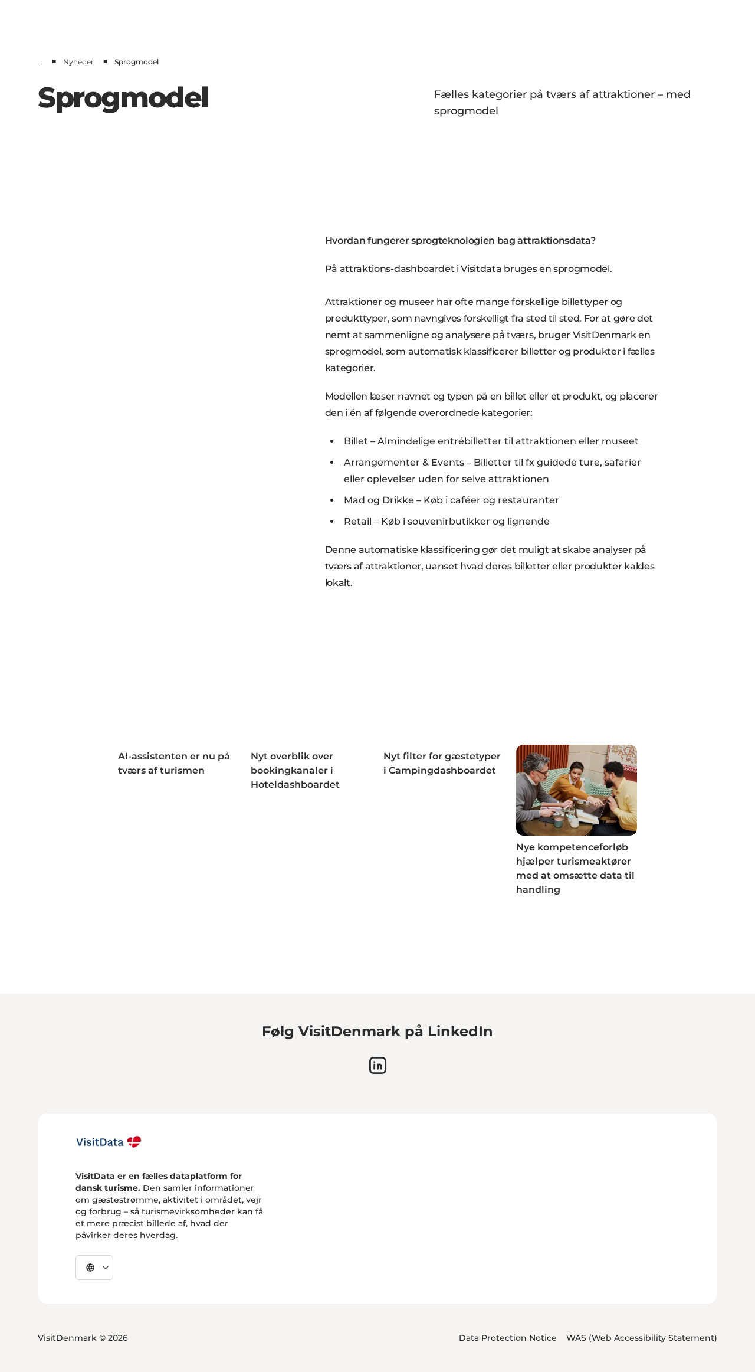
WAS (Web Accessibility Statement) (641, 1337)
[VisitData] (109, 1142)
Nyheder (78, 61)
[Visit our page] (377, 1065)
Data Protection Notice (508, 1337)
